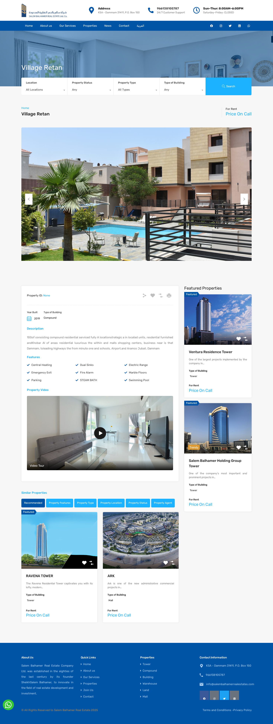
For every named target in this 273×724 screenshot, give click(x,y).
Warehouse (150, 683)
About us (46, 25)
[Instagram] (221, 26)
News (107, 25)
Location (31, 82)
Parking (36, 380)
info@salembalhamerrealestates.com (229, 684)
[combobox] (44, 90)
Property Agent (163, 502)
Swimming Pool (139, 380)
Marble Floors (138, 372)
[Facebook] (211, 26)
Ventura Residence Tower (210, 352)
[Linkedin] (239, 26)
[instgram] (214, 695)
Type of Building (174, 82)
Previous (28, 199)
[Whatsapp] (249, 26)
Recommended (33, 502)
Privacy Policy (242, 710)
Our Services (67, 25)
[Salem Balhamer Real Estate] (44, 10)
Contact (124, 25)
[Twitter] (230, 26)
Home (29, 25)
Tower (147, 664)
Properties (90, 25)
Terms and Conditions (217, 710)
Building (148, 677)
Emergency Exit (41, 372)
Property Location (111, 502)
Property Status (82, 82)
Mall (145, 696)
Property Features (59, 502)
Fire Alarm (86, 372)
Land (146, 690)
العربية (140, 25)
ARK (111, 576)
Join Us (88, 690)
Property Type (127, 82)
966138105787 (168, 8)
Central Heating (41, 365)
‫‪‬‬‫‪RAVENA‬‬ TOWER (39, 576)
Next (244, 199)
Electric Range (138, 365)
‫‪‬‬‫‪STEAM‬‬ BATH (88, 380)
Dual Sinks (87, 365)
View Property (59, 557)
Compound (150, 670)
